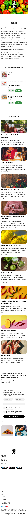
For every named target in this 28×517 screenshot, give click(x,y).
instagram (12, 468)
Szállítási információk (5, 502)
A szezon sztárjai (7, 272)
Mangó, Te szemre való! (8, 330)
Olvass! (2, 457)
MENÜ (4, 2)
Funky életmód (4, 460)
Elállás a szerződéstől (5, 503)
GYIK (2, 461)
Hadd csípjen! (5, 355)
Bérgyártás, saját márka (6, 492)
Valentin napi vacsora (8, 162)
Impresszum (3, 500)
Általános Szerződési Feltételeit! (15, 412)
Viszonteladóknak (4, 490)
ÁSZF (2, 497)
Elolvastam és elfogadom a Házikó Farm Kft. (14, 408)
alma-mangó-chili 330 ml (14, 85)
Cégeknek (3, 459)
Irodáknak (3, 491)
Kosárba (18, 90)
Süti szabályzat (4, 496)
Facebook (4, 468)
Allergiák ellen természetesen (11, 245)
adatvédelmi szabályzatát (14, 409)
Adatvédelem (4, 499)
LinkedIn (19, 468)
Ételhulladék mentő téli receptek (12, 189)
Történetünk (3, 456)
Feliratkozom (13, 416)
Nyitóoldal (3, 455)
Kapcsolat (3, 463)
